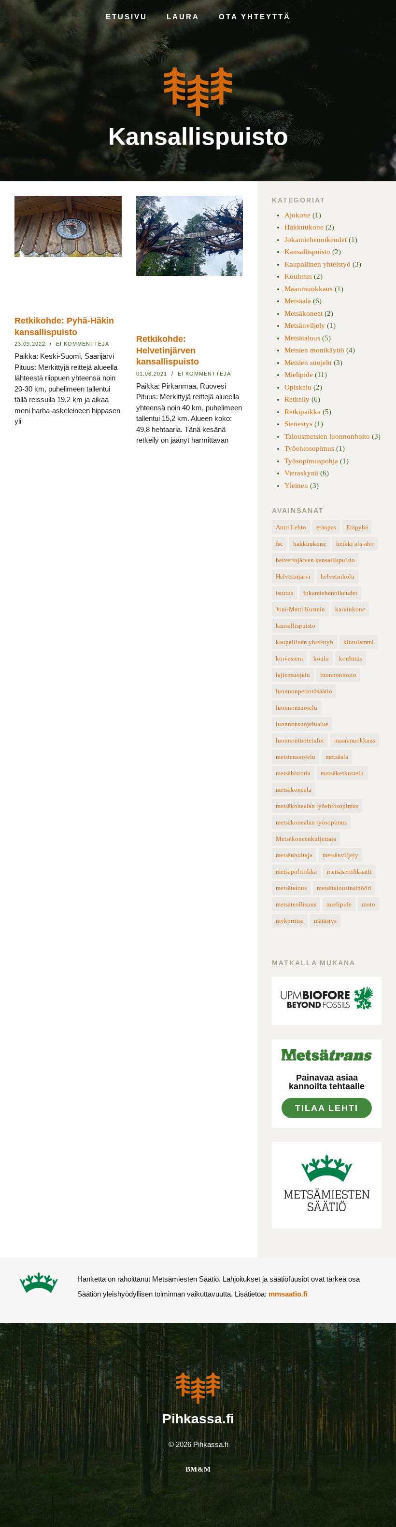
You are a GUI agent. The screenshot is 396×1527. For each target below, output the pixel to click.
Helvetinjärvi (293, 576)
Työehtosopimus (309, 448)
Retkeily (297, 399)
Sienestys (298, 424)
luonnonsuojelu (296, 707)
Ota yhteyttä (255, 17)
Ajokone (297, 215)
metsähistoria (293, 773)
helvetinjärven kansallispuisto (315, 560)
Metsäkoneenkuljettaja (306, 838)
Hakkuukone (304, 227)
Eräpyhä (357, 527)
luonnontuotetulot (300, 740)
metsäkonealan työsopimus (311, 822)
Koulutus (298, 276)
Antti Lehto (291, 527)
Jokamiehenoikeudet (315, 239)
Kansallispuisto (198, 136)
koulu (321, 658)
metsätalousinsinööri (344, 888)
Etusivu (126, 17)
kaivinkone (350, 609)
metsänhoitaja (294, 855)
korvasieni (289, 658)
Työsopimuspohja (311, 461)
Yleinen (296, 485)
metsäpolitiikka (296, 871)
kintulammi (358, 642)
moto (368, 904)
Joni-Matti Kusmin (300, 609)
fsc (279, 543)
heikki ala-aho (355, 543)
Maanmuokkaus (308, 289)
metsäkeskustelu (342, 773)
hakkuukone (309, 543)
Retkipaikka (302, 412)
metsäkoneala (293, 789)
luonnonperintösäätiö (304, 691)
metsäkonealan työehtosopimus (317, 806)
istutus (284, 592)
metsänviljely (340, 855)
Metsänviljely (304, 325)
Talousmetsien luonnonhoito (327, 436)
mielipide (339, 904)
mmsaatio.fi (288, 1294)
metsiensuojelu (295, 756)
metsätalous (291, 888)
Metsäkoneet (303, 313)
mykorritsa (290, 920)
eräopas (326, 527)
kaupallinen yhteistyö (304, 642)
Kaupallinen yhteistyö (317, 264)
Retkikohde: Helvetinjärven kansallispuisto (167, 350)
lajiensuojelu (293, 674)
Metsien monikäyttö (314, 350)
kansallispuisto (295, 625)
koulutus (350, 658)
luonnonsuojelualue (302, 724)
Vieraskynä (301, 473)
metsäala (336, 756)
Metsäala (297, 301)
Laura (183, 17)
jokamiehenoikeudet (330, 592)
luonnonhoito (338, 674)
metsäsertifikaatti (349, 871)
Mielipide (298, 374)
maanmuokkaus (354, 740)
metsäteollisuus (296, 904)
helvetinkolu (337, 576)
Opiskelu (297, 387)
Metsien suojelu (308, 362)
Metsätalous (302, 338)
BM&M (198, 1469)
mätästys (325, 920)
